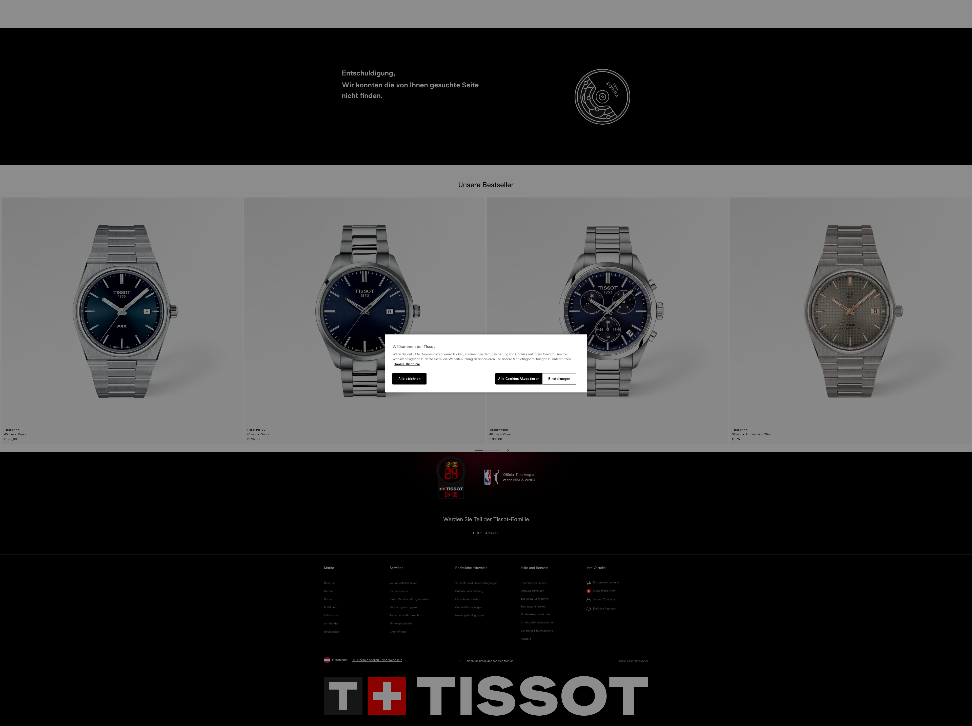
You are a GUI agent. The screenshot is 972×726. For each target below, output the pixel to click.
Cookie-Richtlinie (407, 364)
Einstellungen (559, 379)
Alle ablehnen (409, 379)
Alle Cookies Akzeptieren (518, 379)
